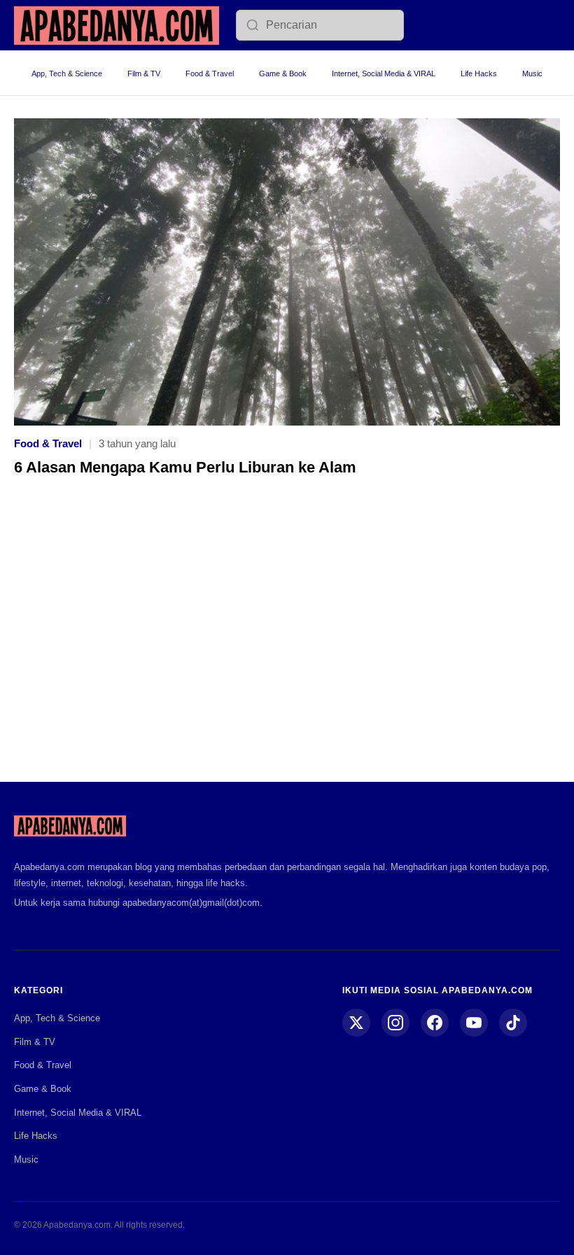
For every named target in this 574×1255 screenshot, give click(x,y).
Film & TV (143, 73)
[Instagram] (396, 1023)
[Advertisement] (287, 639)
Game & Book (283, 73)
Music (532, 73)
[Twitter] (356, 1023)
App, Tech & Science (66, 73)
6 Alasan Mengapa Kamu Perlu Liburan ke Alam (185, 467)
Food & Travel (210, 73)
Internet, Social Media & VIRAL (383, 73)
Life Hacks (479, 73)
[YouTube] (474, 1023)
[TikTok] (513, 1023)
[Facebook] (435, 1023)
